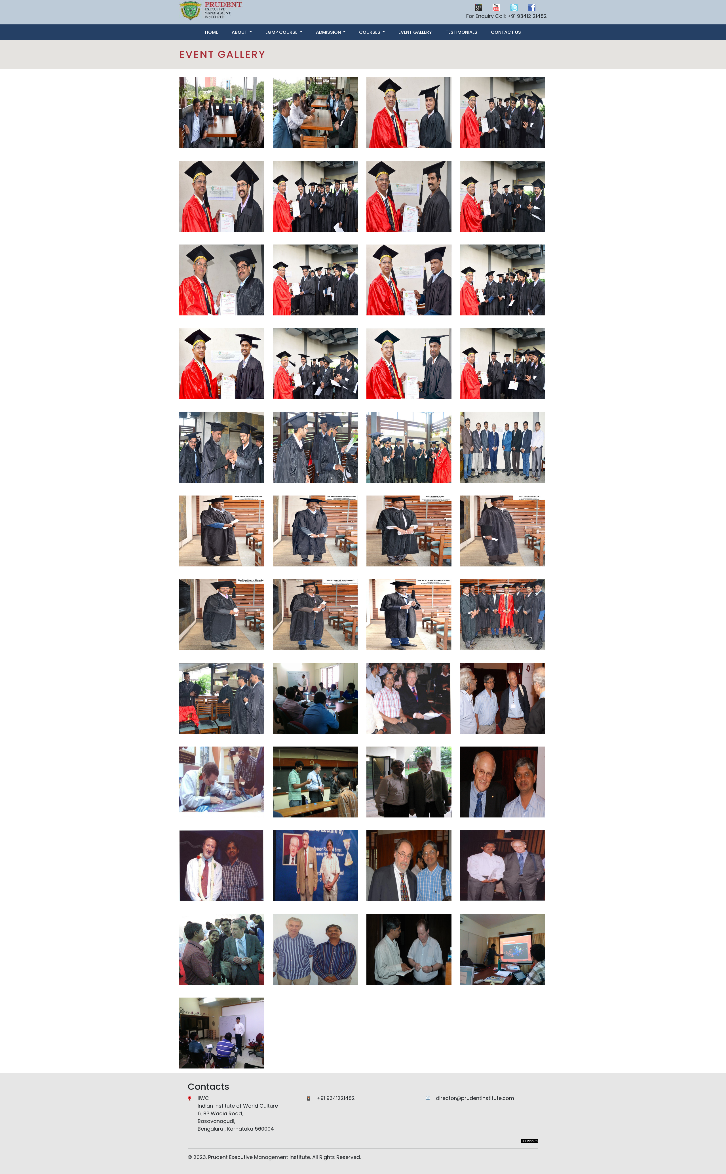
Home (211, 32)
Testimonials (461, 32)
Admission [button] (329, 32)
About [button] (240, 32)
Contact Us (506, 32)
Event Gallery (415, 32)
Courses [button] (370, 32)
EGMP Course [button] (282, 32)
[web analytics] (529, 1140)
